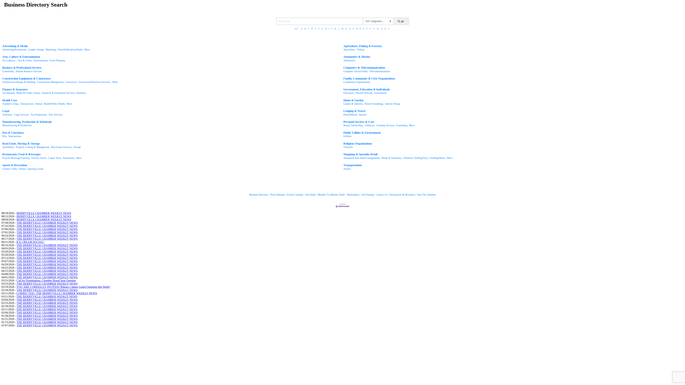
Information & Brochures (402, 194)
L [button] (338, 29)
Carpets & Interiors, (353, 103)
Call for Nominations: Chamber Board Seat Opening (46, 280)
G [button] (322, 29)
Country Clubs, (10, 169)
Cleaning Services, (385, 125)
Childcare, (370, 125)
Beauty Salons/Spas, (353, 125)
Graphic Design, (36, 49)
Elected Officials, (364, 93)
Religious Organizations (357, 143)
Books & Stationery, (392, 158)
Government (380, 93)
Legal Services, (21, 114)
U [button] (370, 29)
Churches (348, 147)
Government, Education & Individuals (366, 89)
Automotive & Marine (356, 56)
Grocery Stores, (39, 158)
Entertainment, (40, 60)
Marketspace (353, 194)
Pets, (4, 136)
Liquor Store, (55, 158)
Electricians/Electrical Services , (95, 82)
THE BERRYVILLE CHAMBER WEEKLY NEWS (47, 222)
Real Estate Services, (61, 147)
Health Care (9, 100)
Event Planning (57, 60)
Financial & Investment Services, (58, 93)
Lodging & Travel (354, 110)
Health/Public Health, (54, 103)
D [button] (312, 29)
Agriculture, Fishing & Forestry (362, 46)
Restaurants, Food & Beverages (21, 154)
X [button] (381, 29)
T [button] (366, 29)
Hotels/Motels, (350, 114)
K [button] (335, 29)
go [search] (402, 21)
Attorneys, (7, 114)
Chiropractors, (27, 103)
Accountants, (8, 93)
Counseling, (402, 125)
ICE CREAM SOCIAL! (30, 241)
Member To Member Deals (331, 194)
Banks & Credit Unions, (28, 93)
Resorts (362, 114)
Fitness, (22, 169)
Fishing (360, 49)
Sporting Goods (35, 169)
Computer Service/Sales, (355, 71)
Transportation (352, 165)
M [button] (342, 29)
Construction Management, (50, 82)
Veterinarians (14, 136)
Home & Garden (353, 100)
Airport (347, 169)
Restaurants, (69, 158)
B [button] (305, 29)
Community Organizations (356, 82)
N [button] (346, 29)
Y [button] (385, 29)
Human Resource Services (29, 71)
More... (88, 49)
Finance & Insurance (15, 89)
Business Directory (258, 194)
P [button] (353, 29)
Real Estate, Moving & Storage (21, 143)
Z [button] (388, 29)
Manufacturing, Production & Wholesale (27, 121)
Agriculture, (349, 49)
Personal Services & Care (358, 121)
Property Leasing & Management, (33, 147)
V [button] (374, 29)
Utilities (347, 136)
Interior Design (392, 103)
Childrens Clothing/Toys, (415, 158)
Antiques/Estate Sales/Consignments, (361, 158)
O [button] (350, 29)
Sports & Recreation (14, 165)
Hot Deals (311, 194)
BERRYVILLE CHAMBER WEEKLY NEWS (44, 213)
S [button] (363, 29)
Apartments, (8, 147)
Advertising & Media (15, 46)
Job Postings (368, 194)
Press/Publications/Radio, (70, 49)
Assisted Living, (10, 103)
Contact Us (381, 194)
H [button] (326, 29)
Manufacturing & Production (17, 125)
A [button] (301, 29)
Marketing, (51, 49)
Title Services (55, 114)
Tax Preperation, (39, 114)
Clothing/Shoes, (438, 158)
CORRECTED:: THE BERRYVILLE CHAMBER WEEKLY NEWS (56, 293)
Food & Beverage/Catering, (16, 158)
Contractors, (71, 82)
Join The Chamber (426, 194)
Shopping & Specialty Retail (360, 154)
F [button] (318, 29)
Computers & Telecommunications (364, 67)
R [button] (360, 29)
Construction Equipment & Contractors (26, 78)
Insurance (81, 93)
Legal (5, 110)
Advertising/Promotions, (14, 49)
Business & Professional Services (22, 67)
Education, (348, 93)
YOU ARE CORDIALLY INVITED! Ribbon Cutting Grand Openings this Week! (63, 286)
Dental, (39, 103)
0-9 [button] (296, 29)
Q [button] (356, 29)
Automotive (349, 60)
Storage (77, 147)
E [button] (315, 29)
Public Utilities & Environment (362, 132)
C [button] (308, 29)
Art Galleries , (9, 60)
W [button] (378, 29)
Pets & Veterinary (13, 132)
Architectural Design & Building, (19, 82)
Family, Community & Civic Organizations (369, 78)
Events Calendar (295, 194)
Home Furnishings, (374, 103)
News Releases (277, 194)
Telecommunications (379, 71)
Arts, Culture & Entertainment (21, 56)
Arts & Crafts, (25, 60)
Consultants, (8, 71)
